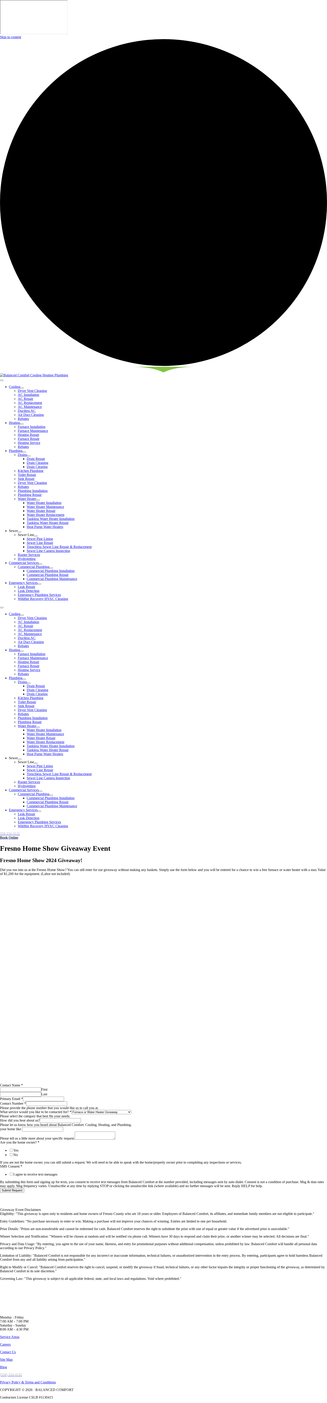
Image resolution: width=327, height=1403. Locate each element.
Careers (5, 1344)
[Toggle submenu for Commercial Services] (40, 564)
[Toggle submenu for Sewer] (19, 532)
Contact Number (13, 1103)
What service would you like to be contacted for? (35, 1112)
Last (44, 1094)
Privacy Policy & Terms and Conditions (28, 1382)
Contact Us (8, 1352)
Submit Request (12, 1190)
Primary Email (11, 1099)
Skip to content (10, 37)
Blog (3, 1367)
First (44, 1089)
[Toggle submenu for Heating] (22, 424)
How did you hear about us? (20, 1120)
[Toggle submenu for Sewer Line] (36, 536)
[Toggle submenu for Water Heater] (38, 500)
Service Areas (9, 1337)
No (15, 1155)
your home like (10, 1129)
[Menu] (2, 380)
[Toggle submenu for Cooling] (22, 388)
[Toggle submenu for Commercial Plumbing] (51, 568)
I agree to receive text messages (35, 1174)
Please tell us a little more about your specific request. (37, 1138)
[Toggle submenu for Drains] (29, 456)
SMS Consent (11, 1166)
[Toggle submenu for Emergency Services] (39, 584)
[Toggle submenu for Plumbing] (24, 452)
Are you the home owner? (19, 1142)
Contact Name (11, 1085)
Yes (15, 1150)
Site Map (6, 1359)
